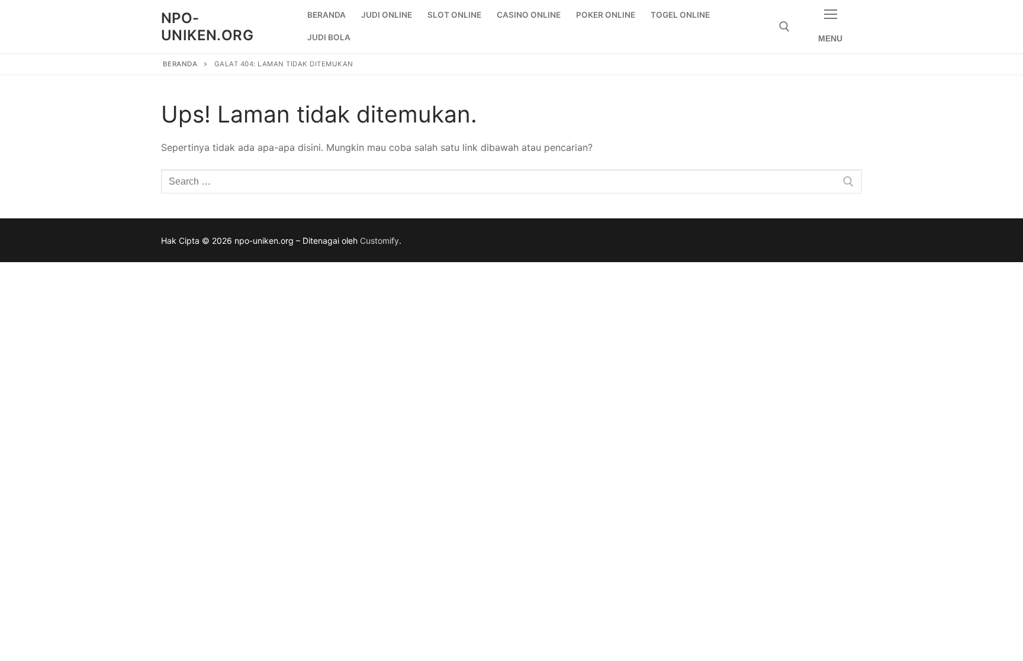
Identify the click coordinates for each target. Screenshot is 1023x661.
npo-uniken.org (207, 26)
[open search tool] (784, 26)
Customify (379, 241)
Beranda (180, 64)
